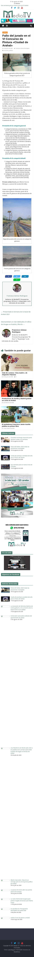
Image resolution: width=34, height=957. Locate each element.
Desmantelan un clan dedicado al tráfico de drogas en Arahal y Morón (16, 323)
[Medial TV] (3, 26)
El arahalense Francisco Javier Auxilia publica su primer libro (16, 425)
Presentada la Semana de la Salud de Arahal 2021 (16, 313)
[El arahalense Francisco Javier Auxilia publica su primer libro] (17, 407)
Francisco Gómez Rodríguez (22, 48)
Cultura (5, 32)
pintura (11, 50)
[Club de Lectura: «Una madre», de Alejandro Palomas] (17, 355)
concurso (6, 50)
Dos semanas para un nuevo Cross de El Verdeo (14, 5)
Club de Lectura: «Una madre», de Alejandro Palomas (14, 374)
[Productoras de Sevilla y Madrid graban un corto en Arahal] (17, 381)
